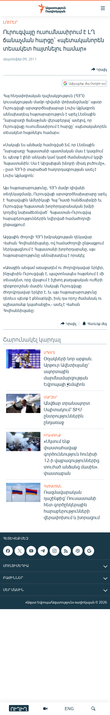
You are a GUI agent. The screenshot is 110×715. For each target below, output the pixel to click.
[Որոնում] (93, 708)
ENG (69, 708)
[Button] (99, 69)
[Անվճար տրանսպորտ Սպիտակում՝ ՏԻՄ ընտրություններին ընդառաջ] (23, 403)
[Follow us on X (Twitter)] (19, 551)
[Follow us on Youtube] (31, 551)
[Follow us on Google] (89, 551)
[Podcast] (77, 551)
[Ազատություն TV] (45, 708)
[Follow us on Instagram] (54, 551)
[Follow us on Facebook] (8, 551)
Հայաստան (53, 486)
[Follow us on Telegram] (43, 551)
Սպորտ (49, 353)
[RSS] (66, 551)
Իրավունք (52, 435)
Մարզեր (50, 397)
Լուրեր (10, 22)
